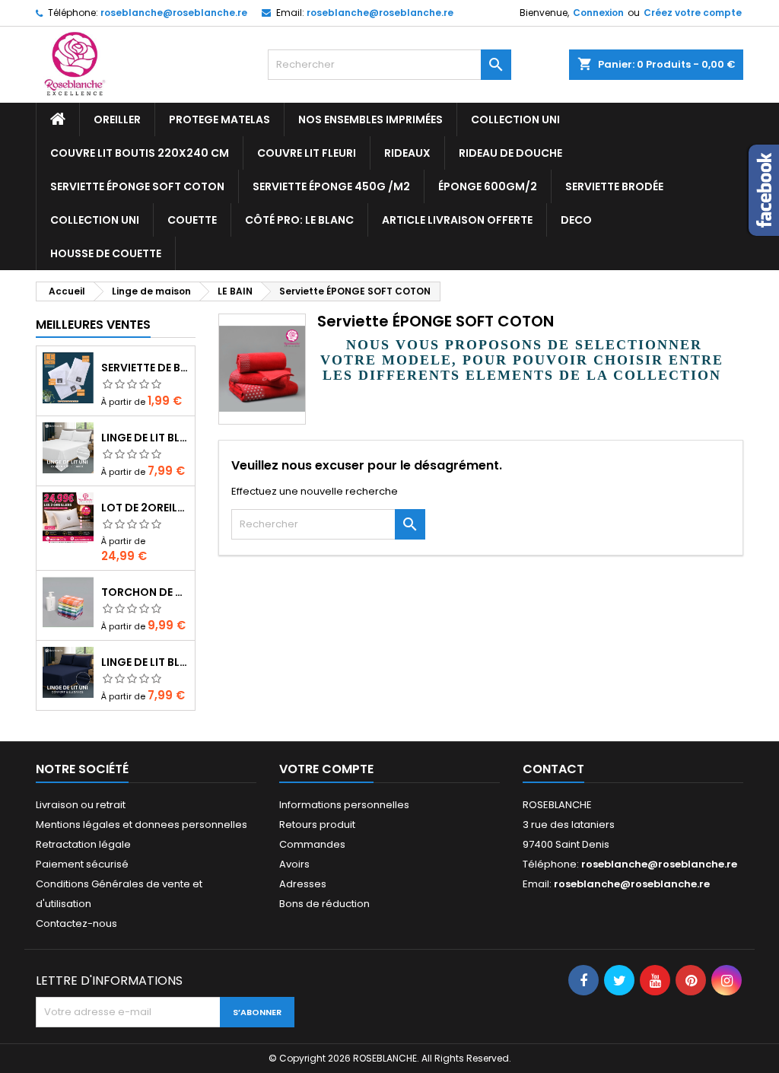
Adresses (302, 884)
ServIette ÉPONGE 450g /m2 (331, 186)
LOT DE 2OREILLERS (145, 507)
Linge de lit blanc (145, 437)
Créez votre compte (693, 12)
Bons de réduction (324, 903)
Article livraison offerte (457, 220)
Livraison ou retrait (81, 805)
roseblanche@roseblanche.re (173, 12)
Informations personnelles (344, 805)
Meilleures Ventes (93, 324)
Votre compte (326, 769)
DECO (576, 220)
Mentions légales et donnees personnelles (141, 824)
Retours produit (317, 824)
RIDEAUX (407, 153)
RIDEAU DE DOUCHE (510, 153)
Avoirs (294, 864)
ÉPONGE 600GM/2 (487, 186)
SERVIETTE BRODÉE (614, 186)
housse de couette (105, 253)
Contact (553, 769)
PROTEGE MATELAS (219, 119)
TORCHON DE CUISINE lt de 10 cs (145, 592)
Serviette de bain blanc (145, 367)
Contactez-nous (76, 923)
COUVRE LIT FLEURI (306, 153)
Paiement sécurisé (82, 864)
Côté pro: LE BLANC (299, 220)
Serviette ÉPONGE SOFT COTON (137, 186)
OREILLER (117, 119)
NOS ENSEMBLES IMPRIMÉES (370, 119)
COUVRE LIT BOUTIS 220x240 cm (139, 153)
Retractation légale (83, 844)
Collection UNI (515, 119)
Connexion (598, 12)
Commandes (312, 844)
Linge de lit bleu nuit (145, 662)
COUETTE (192, 220)
